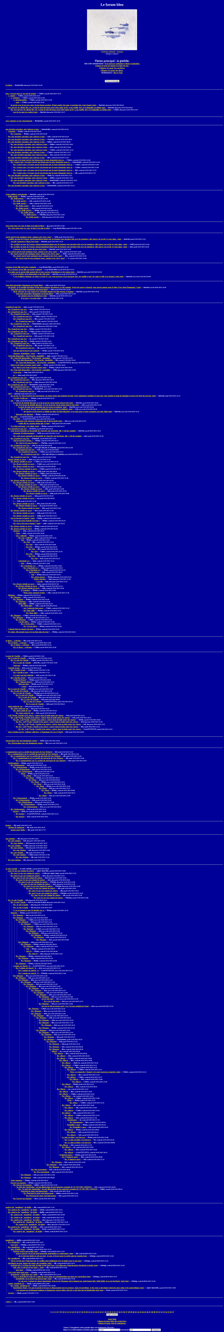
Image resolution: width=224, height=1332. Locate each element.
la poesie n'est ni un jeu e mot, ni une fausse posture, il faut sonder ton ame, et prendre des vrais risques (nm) (53, 105)
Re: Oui (27, 542)
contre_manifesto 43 (16, 1284)
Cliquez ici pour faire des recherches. (112, 1321)
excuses (11, 1293)
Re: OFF (14, 417)
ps (14, 375)
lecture (16, 811)
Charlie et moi (13, 668)
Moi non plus (23, 684)
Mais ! (69, 1100)
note (17, 102)
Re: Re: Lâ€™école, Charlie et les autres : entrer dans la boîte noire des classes (44, 720)
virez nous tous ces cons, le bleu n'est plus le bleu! (25, 226)
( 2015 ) (9, 1302)
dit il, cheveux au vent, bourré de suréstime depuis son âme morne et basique (43, 292)
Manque (11, 595)
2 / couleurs (15, 98)
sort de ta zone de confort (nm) (25, 112)
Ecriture (9, 85)
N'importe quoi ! (66, 1155)
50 (157, 1312)
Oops (18, 533)
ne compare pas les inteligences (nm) (32, 296)
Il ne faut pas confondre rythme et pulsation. (122, 64)
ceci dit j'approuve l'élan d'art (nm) (24, 242)
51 (159, 1312)
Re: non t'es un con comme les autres (25, 873)
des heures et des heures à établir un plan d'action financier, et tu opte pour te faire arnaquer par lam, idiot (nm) (68, 412)
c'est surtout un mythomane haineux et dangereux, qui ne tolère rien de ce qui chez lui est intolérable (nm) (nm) (59, 1290)
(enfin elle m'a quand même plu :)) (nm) (34, 423)
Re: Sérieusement (17, 765)
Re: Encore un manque (22, 1185)
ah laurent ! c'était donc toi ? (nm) (24, 1274)
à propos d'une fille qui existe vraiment (21, 267)
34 (119, 1312)
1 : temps (11, 96)
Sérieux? (16, 531)
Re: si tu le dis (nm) (51, 1001)
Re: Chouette (16, 134)
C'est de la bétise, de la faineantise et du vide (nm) (30, 274)
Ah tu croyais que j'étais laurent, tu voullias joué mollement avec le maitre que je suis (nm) (46, 1261)
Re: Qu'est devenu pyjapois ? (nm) (26, 523)
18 (82, 1312)
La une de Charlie (13, 656)
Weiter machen (40, 579)
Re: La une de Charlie (17, 658)
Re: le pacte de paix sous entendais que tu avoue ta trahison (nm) (46, 409)
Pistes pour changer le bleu (34, 593)
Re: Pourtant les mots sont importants (38, 1193)
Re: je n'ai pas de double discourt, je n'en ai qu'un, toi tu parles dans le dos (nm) (47, 405)
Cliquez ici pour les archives (112, 68)
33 (117, 1312)
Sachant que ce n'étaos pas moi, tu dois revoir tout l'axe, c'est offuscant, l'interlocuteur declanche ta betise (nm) (54, 1265)
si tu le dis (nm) (47, 999)
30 (110, 1312)
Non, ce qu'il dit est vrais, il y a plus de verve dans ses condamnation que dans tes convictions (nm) (51, 1277)
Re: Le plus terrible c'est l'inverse (78, 1140)
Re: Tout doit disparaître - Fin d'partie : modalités (30, 358)
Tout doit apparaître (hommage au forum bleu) (24, 285)
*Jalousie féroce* (20, 680)
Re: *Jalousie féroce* (24, 682)
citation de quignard (16, 827)
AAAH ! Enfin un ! (20, 398)
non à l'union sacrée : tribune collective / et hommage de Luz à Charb (35, 732)
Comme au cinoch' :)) (21, 966)
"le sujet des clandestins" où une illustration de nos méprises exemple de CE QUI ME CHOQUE (54, 1187)
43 (140, 1312)
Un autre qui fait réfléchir (23, 675)
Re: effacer (58, 1053)
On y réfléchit (21, 536)
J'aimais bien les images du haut (20, 629)
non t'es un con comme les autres (21, 871)
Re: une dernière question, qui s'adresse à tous (26, 137)
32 (115, 1312)
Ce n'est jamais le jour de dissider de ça (28, 910)
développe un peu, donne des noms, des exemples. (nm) (29, 1263)
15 (75, 1312)
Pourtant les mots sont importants (34, 1191)
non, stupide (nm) (18, 1249)
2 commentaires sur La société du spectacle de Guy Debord (29, 752)
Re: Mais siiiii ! (27, 606)
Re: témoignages (76, 1122)
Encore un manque (18, 1183)
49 (154, 1312)
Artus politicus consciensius (16, 194)
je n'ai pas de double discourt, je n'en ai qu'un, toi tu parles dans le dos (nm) (43, 403)
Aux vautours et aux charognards (19, 121)
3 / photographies (20, 100)
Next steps (17, 372)
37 (126, 1312)
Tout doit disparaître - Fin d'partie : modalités (26, 356)
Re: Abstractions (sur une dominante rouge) (25, 743)
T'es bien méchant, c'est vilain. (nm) (25, 426)
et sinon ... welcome (13, 641)
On (12, 401)
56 (171, 1312)
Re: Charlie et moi (18, 670)
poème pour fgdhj (18, 830)
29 (108, 1312)
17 (80, 1312)
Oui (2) (29, 951)
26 (101, 1312)
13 (70, 1312)
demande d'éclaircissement (23, 433)
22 (91, 1312)
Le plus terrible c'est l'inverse (73, 1137)
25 (98, 1312)
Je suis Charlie (11, 869)
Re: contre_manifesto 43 (20, 1286)
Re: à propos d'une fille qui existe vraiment (25, 270)
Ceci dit (39, 582)
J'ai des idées (23, 622)
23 (94, 1312)
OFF (10, 394)
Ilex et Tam (118, 73)
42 (138, 1312)
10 (64, 1312)
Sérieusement (13, 763)
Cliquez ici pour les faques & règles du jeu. (112, 66)
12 (68, 1312)
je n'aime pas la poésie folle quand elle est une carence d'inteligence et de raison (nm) (41, 272)
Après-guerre (34, 572)
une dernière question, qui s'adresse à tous (22, 129)
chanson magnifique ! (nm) (24, 353)
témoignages (72, 1120)
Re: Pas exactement (39, 1170)
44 (143, 1312)
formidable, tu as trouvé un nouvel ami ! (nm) (34, 1279)
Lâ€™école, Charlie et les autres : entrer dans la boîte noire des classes (36, 715)
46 (147, 1312)
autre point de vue (15, 706)
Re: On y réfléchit (25, 538)
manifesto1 (10, 1240)
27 (103, 1312)
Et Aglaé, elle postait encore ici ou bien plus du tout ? (29, 632)
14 (73, 1312)
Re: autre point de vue (19, 708)
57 (173, 1312)
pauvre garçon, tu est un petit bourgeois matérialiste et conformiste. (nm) (44, 1253)
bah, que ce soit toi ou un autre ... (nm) (28, 1267)
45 (145, 1312)
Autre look (112, 1319)
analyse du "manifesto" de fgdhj (18, 1207)
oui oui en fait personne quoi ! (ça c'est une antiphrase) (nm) (65, 1006)
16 (77, 1312)
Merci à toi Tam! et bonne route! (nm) (26, 365)
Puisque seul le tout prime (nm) (25, 1251)
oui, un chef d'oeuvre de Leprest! (26, 351)
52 (161, 1312)
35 (122, 1312)
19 (84, 1312)
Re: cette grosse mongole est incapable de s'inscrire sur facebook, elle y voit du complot (47, 436)
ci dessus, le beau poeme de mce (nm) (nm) (30, 249)
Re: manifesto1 (14, 1242)
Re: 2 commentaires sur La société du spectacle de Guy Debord (33, 754)
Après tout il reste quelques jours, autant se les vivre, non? (28, 237)
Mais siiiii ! (22, 604)
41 (136, 1312)
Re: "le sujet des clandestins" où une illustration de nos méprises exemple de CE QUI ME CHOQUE (58, 1189)
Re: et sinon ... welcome (17, 643)
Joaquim (120, 52)
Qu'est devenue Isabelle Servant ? (26, 521)
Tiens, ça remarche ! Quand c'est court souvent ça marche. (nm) (95, 1072)
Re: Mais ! (74, 1103)
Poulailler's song (73, 1125)
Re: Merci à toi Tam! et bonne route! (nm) (29, 367)
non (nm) (14, 1245)
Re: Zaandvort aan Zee (17, 309)
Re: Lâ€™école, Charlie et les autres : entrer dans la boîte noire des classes (40, 718)
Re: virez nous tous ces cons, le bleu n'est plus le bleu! (29, 228)
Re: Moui (27, 776)
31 (112, 1312)
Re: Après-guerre (38, 577)
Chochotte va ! (24, 561)
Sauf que (16, 665)
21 (89, 1312)
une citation (10, 839)
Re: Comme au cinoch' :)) (26, 968)
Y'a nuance (25, 590)
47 (150, 1312)
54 (166, 1312)
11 (66, 1312)
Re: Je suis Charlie (15, 900)
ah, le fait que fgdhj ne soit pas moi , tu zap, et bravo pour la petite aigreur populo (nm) (52, 1256)
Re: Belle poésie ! (17, 198)
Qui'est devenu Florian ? (23, 441)
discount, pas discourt (24, 414)
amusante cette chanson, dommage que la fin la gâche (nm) (39, 421)
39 (131, 1312)
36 (124, 1312)
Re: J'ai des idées (27, 624)
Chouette (11, 131)
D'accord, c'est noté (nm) (31, 298)
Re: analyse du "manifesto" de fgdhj (22, 1210)
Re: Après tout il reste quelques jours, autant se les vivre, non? (32, 252)
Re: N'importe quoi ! (70, 1157)
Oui (22, 540)
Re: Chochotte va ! (28, 566)
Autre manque (16, 1180)
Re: (21, 462)
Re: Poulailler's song (78, 1127)
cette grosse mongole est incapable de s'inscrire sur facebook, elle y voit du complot (43, 431)
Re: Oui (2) (33, 954)
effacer (54, 1051)
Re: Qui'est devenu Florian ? (27, 443)
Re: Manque (16, 597)
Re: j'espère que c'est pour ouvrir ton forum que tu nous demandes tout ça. (40, 162)
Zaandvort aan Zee (13, 307)
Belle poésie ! (13, 196)
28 (105, 1312)
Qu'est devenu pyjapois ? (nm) (23, 518)
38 (129, 1312)
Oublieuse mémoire (108, 52)
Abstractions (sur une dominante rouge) (21, 741)
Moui (23, 774)
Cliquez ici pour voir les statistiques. (112, 1323)
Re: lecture (20, 814)
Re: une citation (14, 841)
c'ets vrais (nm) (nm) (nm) (18, 1272)
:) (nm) (23, 686)
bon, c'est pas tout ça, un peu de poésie (21, 94)
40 (133, 1312)
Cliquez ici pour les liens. (112, 70)
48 (152, 1312)
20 (87, 1312)
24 (96, 1312)
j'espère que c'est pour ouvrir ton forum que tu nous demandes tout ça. (36, 160)
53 (164, 1312)
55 (168, 1312)
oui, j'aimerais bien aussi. (33, 608)
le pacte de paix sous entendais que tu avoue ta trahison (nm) (42, 407)
